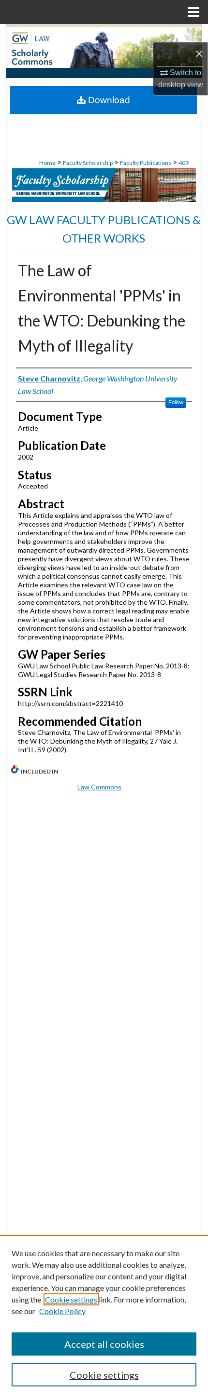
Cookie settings (71, 1299)
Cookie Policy (62, 1311)
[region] (104, 1316)
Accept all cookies (104, 1344)
